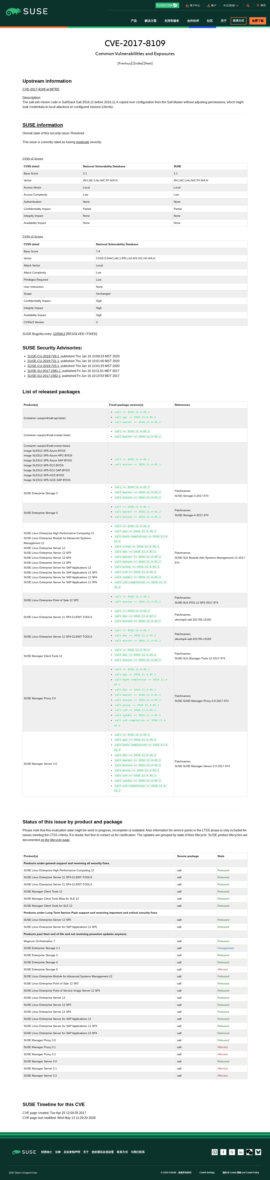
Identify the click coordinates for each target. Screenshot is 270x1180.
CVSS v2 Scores (33, 158)
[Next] (148, 63)
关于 (86, 1152)
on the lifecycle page (55, 840)
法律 (58, 1152)
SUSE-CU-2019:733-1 (43, 366)
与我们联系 (138, 1152)
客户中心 (195, 5)
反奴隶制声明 (72, 1152)
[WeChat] (249, 1152)
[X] (232, 1152)
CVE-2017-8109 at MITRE (41, 89)
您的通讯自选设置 (103, 1152)
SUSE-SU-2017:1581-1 (44, 371)
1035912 (59, 334)
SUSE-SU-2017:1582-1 (44, 376)
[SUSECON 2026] (167, 5)
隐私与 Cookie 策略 (232, 1172)
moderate (82, 142)
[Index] (138, 63)
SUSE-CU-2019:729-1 (43, 356)
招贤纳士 (46, 1152)
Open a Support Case (26, 1172)
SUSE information (43, 125)
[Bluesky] (258, 1152)
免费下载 (258, 21)
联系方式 (238, 20)
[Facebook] (223, 1152)
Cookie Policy (252, 1172)
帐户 (213, 5)
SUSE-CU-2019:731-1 (43, 361)
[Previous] (125, 63)
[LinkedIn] (241, 1152)
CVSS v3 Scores (33, 236)
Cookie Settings (207, 1172)
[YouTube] (215, 1152)
